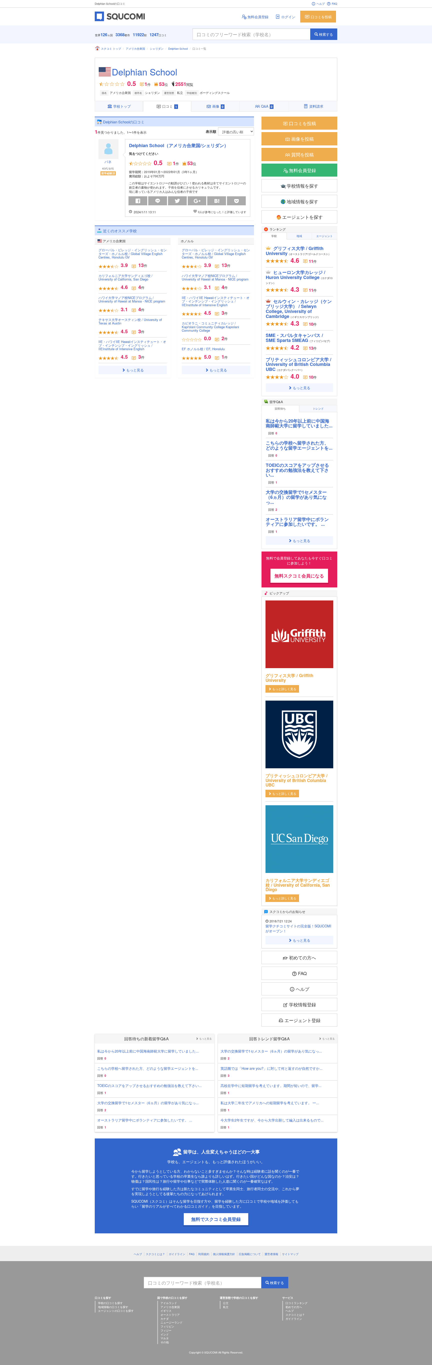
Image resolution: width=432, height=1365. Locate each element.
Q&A (266, 106)
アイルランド (168, 1303)
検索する (326, 34)
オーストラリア (170, 1315)
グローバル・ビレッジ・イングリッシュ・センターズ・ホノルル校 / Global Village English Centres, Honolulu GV (132, 254)
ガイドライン (177, 1254)
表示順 (211, 131)
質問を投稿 (302, 154)
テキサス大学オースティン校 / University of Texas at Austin (130, 321)
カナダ (164, 1319)
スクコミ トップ (111, 48)
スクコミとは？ (155, 1254)
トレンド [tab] (318, 408)
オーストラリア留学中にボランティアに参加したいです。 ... (297, 522)
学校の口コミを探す (110, 1303)
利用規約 (203, 1254)
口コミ (169, 106)
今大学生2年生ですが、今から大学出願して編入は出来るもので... (272, 1119)
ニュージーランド (171, 1322)
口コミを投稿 (321, 16)
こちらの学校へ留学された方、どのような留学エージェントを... (299, 445)
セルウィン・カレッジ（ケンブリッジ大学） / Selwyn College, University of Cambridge (299, 308)
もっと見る (135, 369)
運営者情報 (271, 1254)
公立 (225, 1303)
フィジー (166, 1330)
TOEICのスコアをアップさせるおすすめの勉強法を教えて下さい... (297, 470)
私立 (225, 1307)
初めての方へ (302, 957)
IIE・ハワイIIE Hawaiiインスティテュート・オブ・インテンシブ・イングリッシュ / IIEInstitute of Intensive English (132, 345)
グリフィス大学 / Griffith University (298, 251)
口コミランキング (297, 1303)
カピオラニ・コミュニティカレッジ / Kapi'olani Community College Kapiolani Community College (210, 327)
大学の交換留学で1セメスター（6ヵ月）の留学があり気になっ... (296, 497)
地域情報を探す (302, 201)
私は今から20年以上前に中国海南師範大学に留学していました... (299, 423)
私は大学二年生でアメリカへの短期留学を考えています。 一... (269, 1102)
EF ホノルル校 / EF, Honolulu (203, 348)
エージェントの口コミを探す (116, 1311)
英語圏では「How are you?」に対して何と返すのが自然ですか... (271, 1068)
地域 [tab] (299, 236)
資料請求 (316, 106)
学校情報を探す (302, 185)
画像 (218, 106)
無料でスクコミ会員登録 (216, 1219)
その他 (164, 1342)
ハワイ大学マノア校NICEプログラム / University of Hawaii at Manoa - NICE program (131, 299)
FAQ (334, 3)
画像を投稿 (302, 138)
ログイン (288, 16)
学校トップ (122, 106)
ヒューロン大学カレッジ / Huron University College (299, 277)
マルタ (164, 1338)
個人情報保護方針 (224, 1254)
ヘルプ (320, 3)
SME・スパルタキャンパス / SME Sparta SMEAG (299, 337)
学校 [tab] (274, 236)
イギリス (166, 1311)
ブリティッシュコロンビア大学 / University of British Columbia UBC (298, 364)
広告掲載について (250, 1254)
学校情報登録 (302, 1004)
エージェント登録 (302, 1020)
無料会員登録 (258, 16)
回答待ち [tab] (280, 408)
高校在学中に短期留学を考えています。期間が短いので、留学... (271, 1085)
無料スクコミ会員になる (299, 575)
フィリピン (167, 1326)
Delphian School (178, 48)
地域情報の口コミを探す (113, 1307)
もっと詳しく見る (284, 689)
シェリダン (157, 48)
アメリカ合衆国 (135, 48)
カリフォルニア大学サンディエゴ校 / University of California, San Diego (125, 277)
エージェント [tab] (324, 236)
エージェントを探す (302, 217)
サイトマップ (290, 1254)
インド (164, 1334)
